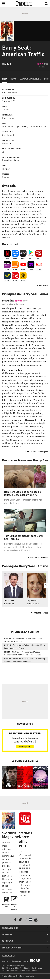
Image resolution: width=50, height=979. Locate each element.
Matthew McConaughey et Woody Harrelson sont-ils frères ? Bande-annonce (22, 653)
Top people (7, 941)
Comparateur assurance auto (13, 965)
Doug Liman (8, 118)
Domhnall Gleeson (37, 126)
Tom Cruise (7, 126)
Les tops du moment (12, 948)
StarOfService (37, 968)
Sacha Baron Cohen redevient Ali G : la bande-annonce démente (24, 646)
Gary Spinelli (8, 135)
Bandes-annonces (30, 78)
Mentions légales (8, 976)
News (13, 78)
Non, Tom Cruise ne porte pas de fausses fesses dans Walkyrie (22, 493)
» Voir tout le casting (39, 613)
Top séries (7, 934)
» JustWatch (42, 285)
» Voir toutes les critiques (36, 451)
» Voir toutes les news (38, 557)
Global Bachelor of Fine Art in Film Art (16, 968)
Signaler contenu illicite (25, 976)
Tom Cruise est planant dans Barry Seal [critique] (23, 537)
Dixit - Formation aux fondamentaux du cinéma (19, 970)
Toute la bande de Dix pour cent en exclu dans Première (23, 640)
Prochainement (10, 928)
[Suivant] (46, 585)
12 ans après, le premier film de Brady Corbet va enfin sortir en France (24, 660)
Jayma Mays (21, 126)
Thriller (6, 168)
